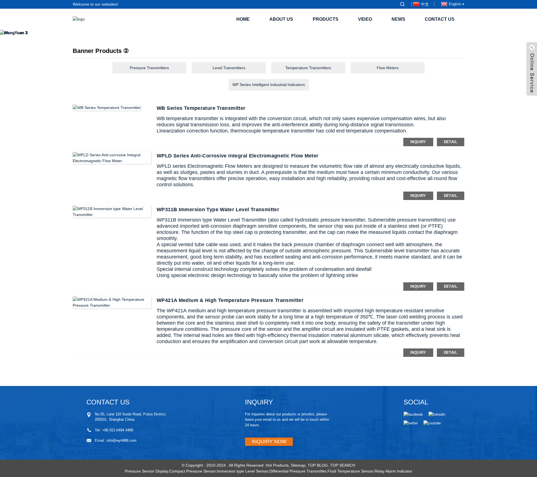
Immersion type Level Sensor (242, 471)
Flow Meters (388, 68)
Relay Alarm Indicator (393, 471)
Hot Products (277, 465)
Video (365, 19)
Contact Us (439, 19)
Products (325, 19)
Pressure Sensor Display (146, 471)
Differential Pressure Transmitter (297, 471)
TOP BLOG (318, 465)
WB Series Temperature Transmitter (201, 108)
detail (450, 142)
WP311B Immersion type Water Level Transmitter (218, 209)
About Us (281, 19)
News (398, 19)
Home (243, 19)
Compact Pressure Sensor (192, 471)
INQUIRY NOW (269, 441)
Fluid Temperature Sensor (350, 471)
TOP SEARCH (342, 465)
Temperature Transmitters (308, 68)
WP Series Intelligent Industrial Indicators (268, 84)
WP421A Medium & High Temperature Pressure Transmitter (230, 300)
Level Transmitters (229, 68)
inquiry (418, 142)
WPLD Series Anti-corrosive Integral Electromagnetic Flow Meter (238, 156)
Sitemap (298, 465)
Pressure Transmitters (149, 68)
